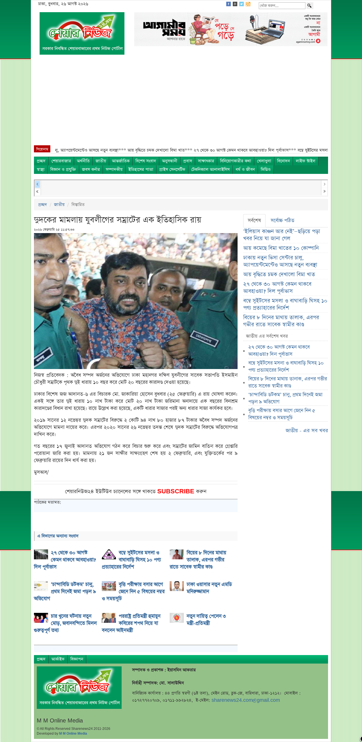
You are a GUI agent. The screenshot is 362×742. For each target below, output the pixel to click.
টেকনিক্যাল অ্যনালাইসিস (210, 169)
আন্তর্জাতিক (121, 161)
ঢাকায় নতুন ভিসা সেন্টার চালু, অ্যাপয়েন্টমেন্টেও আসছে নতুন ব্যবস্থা (280, 261)
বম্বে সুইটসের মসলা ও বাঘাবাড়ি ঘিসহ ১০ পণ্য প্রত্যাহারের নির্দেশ (285, 304)
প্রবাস (187, 161)
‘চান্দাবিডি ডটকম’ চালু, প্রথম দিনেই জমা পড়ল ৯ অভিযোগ (285, 398)
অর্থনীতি (83, 161)
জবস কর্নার (91, 169)
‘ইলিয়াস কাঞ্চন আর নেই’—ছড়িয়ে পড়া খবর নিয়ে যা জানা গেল (281, 235)
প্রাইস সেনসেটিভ (172, 169)
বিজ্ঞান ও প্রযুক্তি (63, 169)
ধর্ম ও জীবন (245, 169)
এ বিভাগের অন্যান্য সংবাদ (58, 536)
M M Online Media (73, 733)
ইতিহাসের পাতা (140, 169)
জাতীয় (101, 161)
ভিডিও (266, 169)
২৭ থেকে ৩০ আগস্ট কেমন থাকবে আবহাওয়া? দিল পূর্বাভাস (277, 287)
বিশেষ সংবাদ (145, 161)
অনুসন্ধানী (169, 161)
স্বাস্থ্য (40, 169)
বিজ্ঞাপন (76, 659)
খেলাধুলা (264, 161)
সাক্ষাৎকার (206, 161)
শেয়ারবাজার (61, 161)
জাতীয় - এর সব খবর (307, 430)
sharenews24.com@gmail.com (246, 700)
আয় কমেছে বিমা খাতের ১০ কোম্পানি (281, 248)
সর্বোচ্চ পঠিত (282, 220)
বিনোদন (283, 161)
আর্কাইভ (57, 659)
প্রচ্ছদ (41, 161)
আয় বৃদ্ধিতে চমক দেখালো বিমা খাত (279, 274)
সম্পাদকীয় (114, 169)
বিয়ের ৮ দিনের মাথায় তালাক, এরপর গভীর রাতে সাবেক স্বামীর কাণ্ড (281, 321)
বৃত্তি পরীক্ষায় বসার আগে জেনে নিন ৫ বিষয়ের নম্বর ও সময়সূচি (281, 414)
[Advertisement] (181, 102)
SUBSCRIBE (176, 491)
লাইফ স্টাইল (305, 161)
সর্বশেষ (254, 220)
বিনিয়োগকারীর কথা (235, 161)
